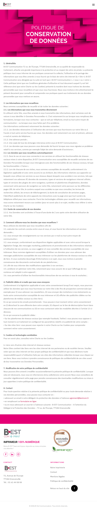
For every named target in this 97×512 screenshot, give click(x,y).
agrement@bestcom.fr (79, 398)
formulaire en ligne (28, 401)
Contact (53, 472)
